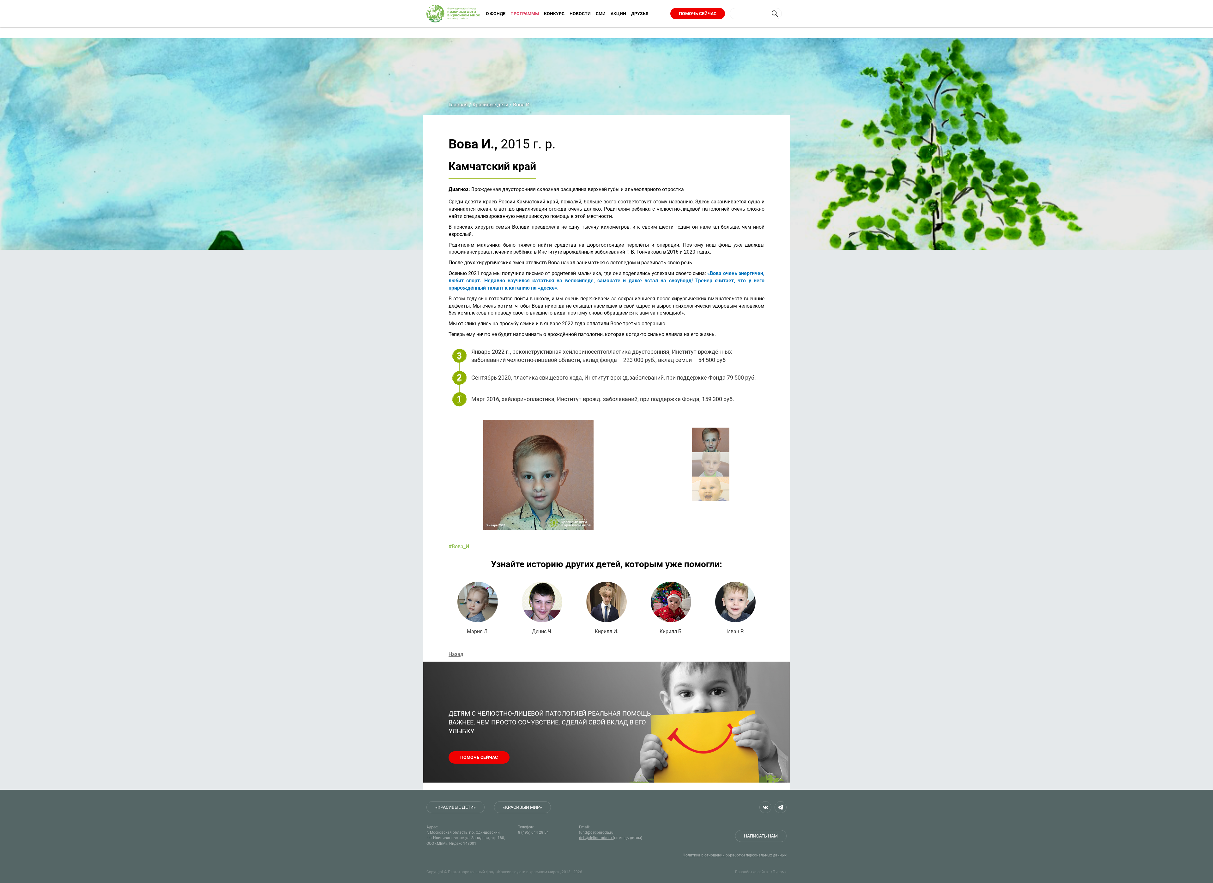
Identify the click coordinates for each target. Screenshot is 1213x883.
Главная (458, 105)
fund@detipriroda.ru (596, 832)
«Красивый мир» (522, 807)
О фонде (495, 13)
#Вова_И (459, 547)
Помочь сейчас (697, 13)
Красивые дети (490, 105)
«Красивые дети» (455, 807)
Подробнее (478, 608)
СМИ (601, 13)
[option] (581, 475)
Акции (618, 13)
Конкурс (554, 13)
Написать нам (761, 835)
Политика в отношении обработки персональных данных (735, 855)
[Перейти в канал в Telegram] (781, 807)
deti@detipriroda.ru (596, 838)
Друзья (639, 13)
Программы (524, 13)
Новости (580, 13)
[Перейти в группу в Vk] (765, 807)
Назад (456, 654)
